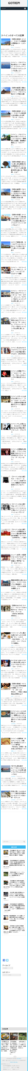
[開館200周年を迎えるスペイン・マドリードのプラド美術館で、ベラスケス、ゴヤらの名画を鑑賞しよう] (5, 583)
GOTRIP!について (5, 1064)
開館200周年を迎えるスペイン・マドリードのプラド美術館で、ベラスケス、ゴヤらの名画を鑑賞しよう (19, 584)
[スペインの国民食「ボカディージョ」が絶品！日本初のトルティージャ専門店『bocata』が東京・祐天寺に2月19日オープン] (5, 741)
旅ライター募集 (15, 1067)
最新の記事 (14, 847)
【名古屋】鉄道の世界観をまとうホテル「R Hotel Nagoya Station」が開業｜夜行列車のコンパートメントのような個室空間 (14, 895)
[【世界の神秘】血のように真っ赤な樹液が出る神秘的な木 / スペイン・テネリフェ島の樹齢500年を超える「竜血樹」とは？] (5, 164)
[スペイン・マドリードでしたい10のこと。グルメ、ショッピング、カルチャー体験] (5, 270)
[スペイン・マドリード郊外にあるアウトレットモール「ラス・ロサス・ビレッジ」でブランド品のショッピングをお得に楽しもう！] (5, 293)
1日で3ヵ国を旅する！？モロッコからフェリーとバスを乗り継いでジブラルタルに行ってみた (18, 770)
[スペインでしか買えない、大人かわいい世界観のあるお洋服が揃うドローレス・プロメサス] (5, 426)
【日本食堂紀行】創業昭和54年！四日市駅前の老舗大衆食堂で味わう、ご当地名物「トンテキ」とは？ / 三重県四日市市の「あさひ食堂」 (14, 907)
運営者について (7, 1069)
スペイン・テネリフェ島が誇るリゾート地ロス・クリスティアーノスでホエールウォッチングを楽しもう (18, 66)
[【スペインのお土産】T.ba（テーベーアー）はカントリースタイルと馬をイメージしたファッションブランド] (5, 506)
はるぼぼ (13, 723)
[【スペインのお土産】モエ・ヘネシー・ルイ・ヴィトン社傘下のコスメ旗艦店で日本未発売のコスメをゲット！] (5, 479)
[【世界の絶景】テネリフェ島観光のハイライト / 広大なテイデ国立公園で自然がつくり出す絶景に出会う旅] (5, 192)
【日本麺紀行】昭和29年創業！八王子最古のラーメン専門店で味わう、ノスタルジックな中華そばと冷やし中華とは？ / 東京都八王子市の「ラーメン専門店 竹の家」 (14, 884)
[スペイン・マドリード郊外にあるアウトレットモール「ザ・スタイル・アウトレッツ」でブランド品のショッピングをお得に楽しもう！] (5, 321)
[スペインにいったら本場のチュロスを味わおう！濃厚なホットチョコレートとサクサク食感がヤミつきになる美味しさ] (5, 714)
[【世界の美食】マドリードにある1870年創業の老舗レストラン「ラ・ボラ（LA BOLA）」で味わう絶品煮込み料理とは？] (5, 686)
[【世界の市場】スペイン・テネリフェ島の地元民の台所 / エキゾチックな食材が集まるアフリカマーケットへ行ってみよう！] (5, 217)
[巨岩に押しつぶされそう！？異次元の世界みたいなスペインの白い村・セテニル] (5, 794)
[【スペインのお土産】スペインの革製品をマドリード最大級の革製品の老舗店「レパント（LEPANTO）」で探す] (5, 532)
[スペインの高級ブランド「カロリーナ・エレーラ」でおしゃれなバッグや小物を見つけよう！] (5, 373)
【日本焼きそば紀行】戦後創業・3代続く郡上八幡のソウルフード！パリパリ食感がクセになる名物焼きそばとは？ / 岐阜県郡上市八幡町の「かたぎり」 (14, 929)
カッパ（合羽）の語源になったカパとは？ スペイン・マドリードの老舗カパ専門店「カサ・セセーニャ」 (18, 559)
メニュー (3, 8)
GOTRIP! (14, 3)
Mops (12, 47)
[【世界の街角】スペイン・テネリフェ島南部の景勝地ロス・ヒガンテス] (5, 41)
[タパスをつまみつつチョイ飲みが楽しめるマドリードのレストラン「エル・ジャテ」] (5, 663)
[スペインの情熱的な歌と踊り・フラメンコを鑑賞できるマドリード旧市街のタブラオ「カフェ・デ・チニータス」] (5, 451)
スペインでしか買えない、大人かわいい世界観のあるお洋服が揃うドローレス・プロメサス (18, 428)
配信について (16, 1069)
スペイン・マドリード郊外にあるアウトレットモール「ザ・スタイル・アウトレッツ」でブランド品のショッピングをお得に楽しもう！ (18, 324)
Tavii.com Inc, (14, 1062)
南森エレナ (13, 751)
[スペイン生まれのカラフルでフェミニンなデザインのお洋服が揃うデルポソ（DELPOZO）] (5, 350)
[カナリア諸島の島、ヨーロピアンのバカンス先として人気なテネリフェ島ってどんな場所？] (5, 244)
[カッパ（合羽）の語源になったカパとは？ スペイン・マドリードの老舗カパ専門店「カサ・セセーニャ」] (5, 557)
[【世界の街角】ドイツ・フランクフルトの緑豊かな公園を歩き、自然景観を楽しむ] (23, 1036)
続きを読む (24, 56)
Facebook (4, 960)
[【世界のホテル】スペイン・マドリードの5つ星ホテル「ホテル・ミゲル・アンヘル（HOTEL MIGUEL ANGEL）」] (5, 608)
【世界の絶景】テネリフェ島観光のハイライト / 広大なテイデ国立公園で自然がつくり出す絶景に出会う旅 (18, 193)
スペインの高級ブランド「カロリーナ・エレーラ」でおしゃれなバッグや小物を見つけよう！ (18, 375)
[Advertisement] (14, 21)
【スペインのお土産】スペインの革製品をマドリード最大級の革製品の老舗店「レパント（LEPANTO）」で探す (19, 534)
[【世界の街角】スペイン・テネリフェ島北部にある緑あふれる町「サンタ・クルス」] (5, 114)
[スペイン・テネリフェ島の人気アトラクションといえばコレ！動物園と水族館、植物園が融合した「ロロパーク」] (5, 137)
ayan (12, 275)
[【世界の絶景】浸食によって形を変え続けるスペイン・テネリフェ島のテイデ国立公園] (5, 90)
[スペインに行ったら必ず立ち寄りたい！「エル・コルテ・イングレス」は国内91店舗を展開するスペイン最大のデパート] (5, 399)
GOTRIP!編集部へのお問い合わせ (11, 1065)
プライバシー (6, 1067)
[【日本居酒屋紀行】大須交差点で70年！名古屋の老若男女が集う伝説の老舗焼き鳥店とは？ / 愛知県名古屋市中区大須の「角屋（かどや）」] (14, 1036)
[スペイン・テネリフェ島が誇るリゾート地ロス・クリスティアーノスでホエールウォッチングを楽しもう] (5, 65)
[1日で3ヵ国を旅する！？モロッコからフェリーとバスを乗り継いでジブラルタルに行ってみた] (5, 768)
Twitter (7, 960)
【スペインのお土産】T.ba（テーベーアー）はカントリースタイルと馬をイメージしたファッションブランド (18, 508)
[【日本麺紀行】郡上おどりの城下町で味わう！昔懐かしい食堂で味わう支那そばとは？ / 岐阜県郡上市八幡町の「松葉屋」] (5, 1036)
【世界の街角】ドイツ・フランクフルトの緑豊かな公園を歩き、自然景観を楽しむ (17, 874)
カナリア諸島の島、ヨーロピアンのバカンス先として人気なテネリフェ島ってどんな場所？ (18, 246)
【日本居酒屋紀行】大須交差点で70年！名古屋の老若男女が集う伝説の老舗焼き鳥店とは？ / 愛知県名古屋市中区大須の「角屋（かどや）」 (14, 863)
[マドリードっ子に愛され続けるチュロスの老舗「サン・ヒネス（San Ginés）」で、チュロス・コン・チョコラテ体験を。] (5, 635)
